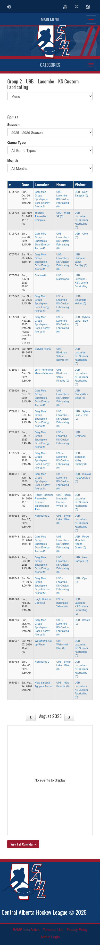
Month (12, 160)
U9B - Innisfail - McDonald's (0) (83, 477)
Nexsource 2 (42, 515)
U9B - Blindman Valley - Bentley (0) (81, 260)
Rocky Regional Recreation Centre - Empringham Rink (44, 502)
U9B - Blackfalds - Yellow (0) (81, 299)
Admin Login (50, 936)
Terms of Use (53, 929)
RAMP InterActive (26, 929)
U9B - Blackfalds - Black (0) (81, 394)
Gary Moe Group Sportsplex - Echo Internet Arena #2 (42, 585)
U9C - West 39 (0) (63, 214)
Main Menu (50, 19)
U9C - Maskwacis (62, 277)
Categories (50, 65)
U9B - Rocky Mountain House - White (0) (63, 500)
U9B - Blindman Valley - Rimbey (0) (62, 375)
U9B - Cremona (80, 434)
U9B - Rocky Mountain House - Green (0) (82, 542)
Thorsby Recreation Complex (41, 216)
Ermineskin (41, 275)
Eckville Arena (43, 348)
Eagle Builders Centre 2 (43, 600)
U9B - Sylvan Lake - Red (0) (82, 414)
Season (13, 124)
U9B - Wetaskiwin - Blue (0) (63, 644)
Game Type (16, 142)
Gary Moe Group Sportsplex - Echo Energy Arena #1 (42, 199)
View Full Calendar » (23, 844)
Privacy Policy (77, 929)
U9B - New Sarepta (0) (81, 193)
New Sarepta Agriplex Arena (43, 684)
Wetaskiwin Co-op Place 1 (44, 642)
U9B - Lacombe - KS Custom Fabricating (81, 280)
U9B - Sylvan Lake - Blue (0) (82, 320)
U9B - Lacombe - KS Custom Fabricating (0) (62, 199)
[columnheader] (14, 185)
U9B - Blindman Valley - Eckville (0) (62, 354)
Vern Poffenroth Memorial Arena (44, 371)
